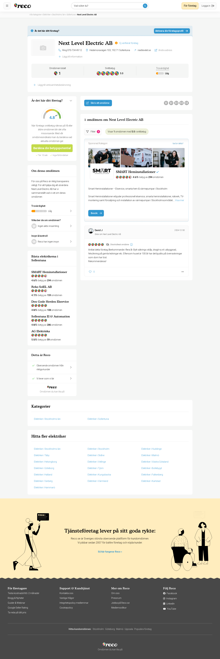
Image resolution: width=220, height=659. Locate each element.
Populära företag (143, 629)
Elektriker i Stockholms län (47, 419)
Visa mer (179, 200)
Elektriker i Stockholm (98, 449)
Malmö (119, 629)
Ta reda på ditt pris (17, 612)
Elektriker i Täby (41, 455)
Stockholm (98, 629)
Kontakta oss (66, 593)
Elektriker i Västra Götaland (154, 461)
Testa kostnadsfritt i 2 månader (23, 593)
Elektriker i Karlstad (150, 481)
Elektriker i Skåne (96, 455)
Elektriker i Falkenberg (152, 474)
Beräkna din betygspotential (52, 148)
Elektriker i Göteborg (44, 468)
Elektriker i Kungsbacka (99, 474)
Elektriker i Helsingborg (45, 461)
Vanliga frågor (67, 598)
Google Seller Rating (18, 607)
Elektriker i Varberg (43, 481)
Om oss (115, 593)
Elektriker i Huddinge (151, 449)
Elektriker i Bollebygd (151, 468)
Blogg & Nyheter (16, 598)
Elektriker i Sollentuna (98, 419)
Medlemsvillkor (119, 607)
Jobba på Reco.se (120, 603)
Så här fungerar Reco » (110, 551)
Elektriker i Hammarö (44, 487)
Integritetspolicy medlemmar (74, 603)
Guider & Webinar (16, 603)
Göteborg (110, 629)
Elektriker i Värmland (98, 481)
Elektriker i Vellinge (97, 461)
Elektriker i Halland (43, 474)
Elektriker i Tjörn (96, 468)
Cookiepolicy (66, 607)
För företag (190, 5)
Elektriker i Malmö (150, 455)
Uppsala (129, 629)
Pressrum (116, 598)
